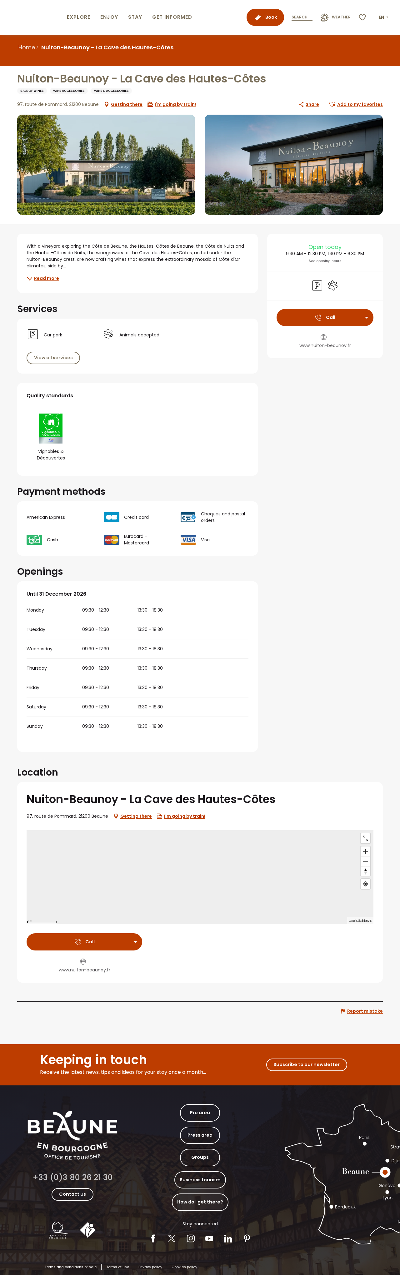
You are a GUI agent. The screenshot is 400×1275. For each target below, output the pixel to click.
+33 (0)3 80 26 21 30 (72, 1177)
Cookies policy (184, 1266)
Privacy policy (150, 1266)
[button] (384, 17)
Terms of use (117, 1266)
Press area (200, 1135)
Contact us (72, 1194)
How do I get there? (200, 1202)
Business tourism (200, 1180)
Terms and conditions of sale (71, 1266)
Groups (200, 1157)
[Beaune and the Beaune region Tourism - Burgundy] (32, 17)
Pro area (200, 1112)
